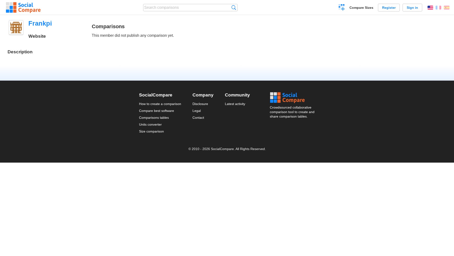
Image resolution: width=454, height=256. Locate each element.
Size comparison (151, 131)
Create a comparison (342, 8)
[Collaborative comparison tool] (23, 7)
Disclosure (200, 104)
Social (292, 97)
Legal (196, 111)
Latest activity (235, 104)
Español (447, 7)
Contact (198, 117)
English (430, 7)
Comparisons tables (154, 117)
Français (438, 7)
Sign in (412, 7)
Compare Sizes (361, 7)
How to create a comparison (160, 104)
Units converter (150, 124)
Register (389, 7)
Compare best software (156, 111)
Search (233, 7)
